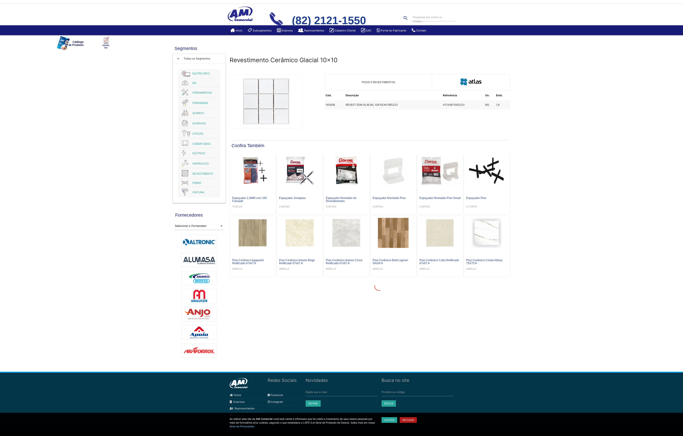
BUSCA (388, 403)
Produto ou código (393, 392)
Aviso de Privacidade (242, 426)
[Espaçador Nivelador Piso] (393, 171)
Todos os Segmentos (193, 59)
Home (237, 395)
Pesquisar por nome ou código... (427, 19)
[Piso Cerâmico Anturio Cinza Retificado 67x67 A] (346, 233)
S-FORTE (471, 206)
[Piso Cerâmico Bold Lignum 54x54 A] (393, 233)
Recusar (408, 420)
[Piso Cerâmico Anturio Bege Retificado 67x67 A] (299, 233)
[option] (199, 240)
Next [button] (226, 297)
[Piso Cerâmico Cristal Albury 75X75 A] (487, 233)
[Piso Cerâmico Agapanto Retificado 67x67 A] (253, 233)
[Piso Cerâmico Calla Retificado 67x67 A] (440, 233)
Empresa (238, 401)
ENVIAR (313, 403)
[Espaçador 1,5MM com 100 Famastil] (253, 171)
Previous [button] (172, 297)
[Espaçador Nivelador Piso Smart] (440, 171)
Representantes (244, 408)
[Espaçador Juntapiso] (299, 171)
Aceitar (389, 420)
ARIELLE (237, 268)
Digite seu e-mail (316, 392)
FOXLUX (237, 206)
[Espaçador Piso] (487, 171)
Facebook (276, 395)
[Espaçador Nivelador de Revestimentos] (346, 171)
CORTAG (284, 206)
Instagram (276, 401)
